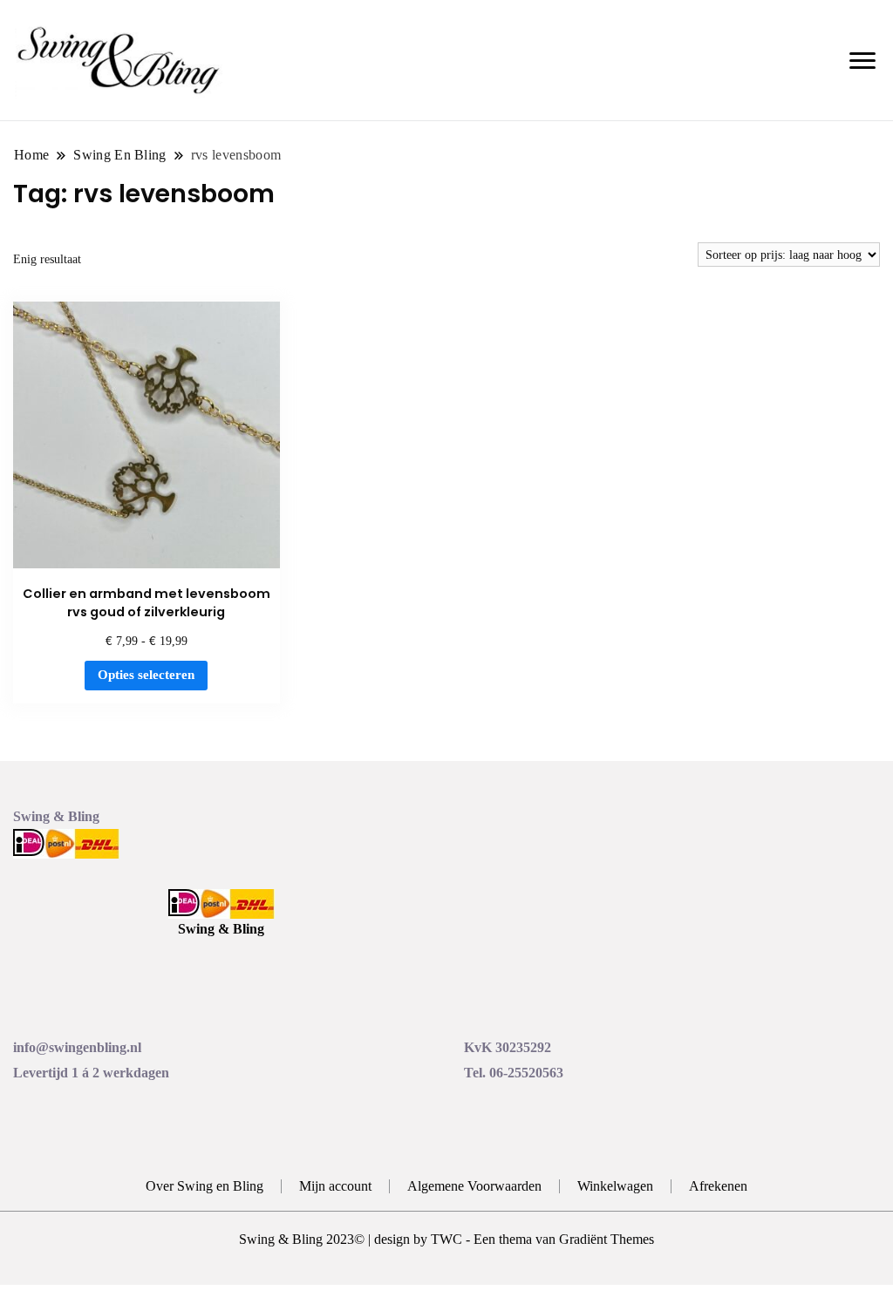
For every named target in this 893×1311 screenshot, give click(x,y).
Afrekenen (718, 1186)
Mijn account (335, 1186)
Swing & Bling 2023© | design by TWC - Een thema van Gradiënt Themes (446, 1239)
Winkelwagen (615, 1186)
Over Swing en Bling (204, 1186)
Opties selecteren (146, 675)
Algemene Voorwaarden (474, 1186)
